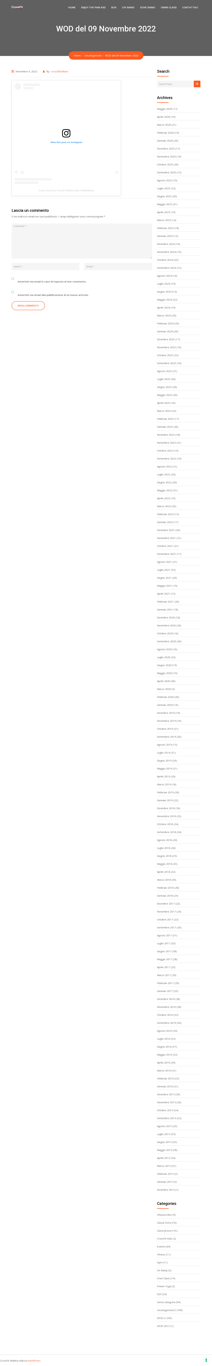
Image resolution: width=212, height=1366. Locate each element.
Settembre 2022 (166, 458)
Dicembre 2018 (166, 808)
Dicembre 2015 (166, 1094)
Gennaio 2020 (165, 705)
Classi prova (164, 1230)
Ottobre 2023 (165, 355)
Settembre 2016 (166, 1022)
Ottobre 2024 (165, 259)
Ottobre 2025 (165, 164)
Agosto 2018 (164, 840)
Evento (161, 1246)
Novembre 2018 (166, 816)
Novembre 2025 (166, 156)
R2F (159, 1294)
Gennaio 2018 (165, 895)
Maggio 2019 (164, 768)
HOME (72, 7)
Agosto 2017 (164, 935)
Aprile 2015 (163, 1158)
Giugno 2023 (164, 387)
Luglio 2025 (163, 188)
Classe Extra (164, 1222)
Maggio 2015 (164, 1150)
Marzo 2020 (164, 689)
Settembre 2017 (166, 927)
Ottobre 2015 (165, 1110)
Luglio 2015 (163, 1134)
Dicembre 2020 (166, 617)
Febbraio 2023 (165, 418)
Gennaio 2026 (165, 140)
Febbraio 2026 (165, 132)
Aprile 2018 (163, 871)
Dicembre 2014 (166, 1189)
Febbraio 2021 (165, 601)
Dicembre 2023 (166, 339)
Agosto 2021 (164, 561)
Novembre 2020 (166, 625)
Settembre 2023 (166, 363)
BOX (113, 7)
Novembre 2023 (166, 347)
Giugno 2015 (164, 1142)
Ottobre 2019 (165, 728)
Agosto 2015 (164, 1126)
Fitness (161, 1254)
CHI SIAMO (128, 7)
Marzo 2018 (164, 879)
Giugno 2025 (164, 196)
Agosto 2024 (164, 275)
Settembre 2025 (166, 172)
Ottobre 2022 (165, 450)
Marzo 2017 (164, 975)
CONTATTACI (190, 7)
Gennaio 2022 (165, 522)
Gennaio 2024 (165, 331)
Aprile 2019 (163, 776)
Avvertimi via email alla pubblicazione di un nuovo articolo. (53, 295)
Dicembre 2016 (166, 999)
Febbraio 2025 (165, 228)
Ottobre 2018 (165, 824)
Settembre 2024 (166, 267)
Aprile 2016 (163, 1062)
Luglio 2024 (163, 283)
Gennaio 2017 (165, 991)
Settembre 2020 (166, 641)
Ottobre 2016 (165, 1014)
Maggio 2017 (164, 959)
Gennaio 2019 (165, 800)
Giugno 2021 (164, 577)
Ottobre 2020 (165, 633)
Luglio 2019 (163, 752)
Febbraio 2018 (165, 887)
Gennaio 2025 (165, 236)
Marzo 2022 (164, 506)
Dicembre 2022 (166, 434)
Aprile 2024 (163, 307)
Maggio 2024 (164, 299)
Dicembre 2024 (166, 244)
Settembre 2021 (166, 554)
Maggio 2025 (164, 204)
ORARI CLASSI (169, 7)
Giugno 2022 (164, 482)
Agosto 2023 (164, 371)
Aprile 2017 (163, 967)
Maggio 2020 (164, 673)
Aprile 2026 (163, 116)
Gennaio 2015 (165, 1181)
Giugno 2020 (164, 665)
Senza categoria (166, 1302)
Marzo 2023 (164, 410)
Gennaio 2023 (165, 426)
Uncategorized (165, 1310)
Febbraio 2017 (165, 983)
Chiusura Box (164, 1214)
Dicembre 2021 (166, 530)
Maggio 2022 (164, 490)
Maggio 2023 (164, 395)
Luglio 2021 (163, 569)
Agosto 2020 (164, 649)
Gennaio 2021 (165, 609)
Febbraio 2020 (165, 697)
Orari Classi (163, 1278)
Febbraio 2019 (165, 792)
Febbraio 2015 (165, 1173)
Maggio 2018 (164, 863)
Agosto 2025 (164, 180)
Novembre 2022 (166, 442)
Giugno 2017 (164, 951)
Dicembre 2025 (166, 148)
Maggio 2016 (164, 1054)
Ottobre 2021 (165, 546)
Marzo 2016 (164, 1070)
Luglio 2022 (163, 474)
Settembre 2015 (166, 1118)
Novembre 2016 (166, 1007)
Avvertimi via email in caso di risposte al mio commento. (52, 281)
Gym (159, 1262)
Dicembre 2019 (166, 712)
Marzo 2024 (164, 315)
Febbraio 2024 (165, 323)
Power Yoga (164, 1286)
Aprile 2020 (163, 681)
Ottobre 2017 (165, 919)
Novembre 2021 (166, 538)
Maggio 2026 (164, 108)
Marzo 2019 (164, 784)
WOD (160, 1318)
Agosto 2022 (164, 466)
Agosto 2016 (164, 1030)
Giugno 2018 (164, 856)
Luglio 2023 (163, 379)
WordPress (34, 1360)
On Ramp (162, 1270)
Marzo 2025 (164, 220)
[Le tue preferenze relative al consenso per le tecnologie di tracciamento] (206, 1360)
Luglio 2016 (163, 1038)
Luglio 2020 (163, 657)
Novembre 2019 (166, 720)
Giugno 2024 (164, 291)
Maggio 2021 (164, 585)
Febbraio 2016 (165, 1078)
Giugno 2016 (164, 1046)
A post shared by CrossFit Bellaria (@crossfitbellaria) (66, 190)
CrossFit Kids (164, 1238)
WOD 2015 (163, 1326)
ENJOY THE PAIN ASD (93, 7)
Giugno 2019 (164, 760)
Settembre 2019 (166, 736)
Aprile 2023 (163, 403)
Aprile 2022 (163, 498)
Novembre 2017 (166, 911)
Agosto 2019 (164, 744)
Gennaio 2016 (165, 1086)
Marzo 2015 (164, 1165)
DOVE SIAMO (147, 7)
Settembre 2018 (166, 832)
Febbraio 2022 (165, 514)
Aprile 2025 (163, 212)
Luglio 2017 (163, 943)
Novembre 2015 (166, 1102)
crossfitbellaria (59, 71)
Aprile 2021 (163, 593)
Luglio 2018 (163, 848)
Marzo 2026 (164, 124)
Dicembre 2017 (166, 903)
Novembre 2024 (166, 251)
